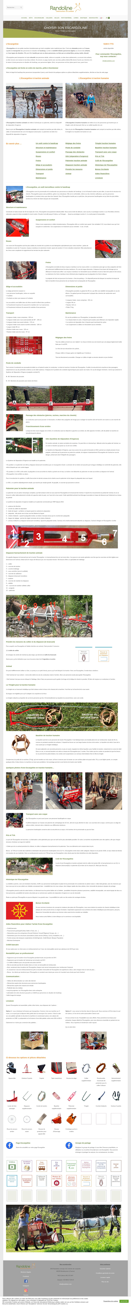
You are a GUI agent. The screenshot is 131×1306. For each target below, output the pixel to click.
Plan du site (105, 1281)
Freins (38, 161)
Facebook (26, 1276)
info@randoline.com (109, 61)
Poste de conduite (73, 148)
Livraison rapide (105, 1277)
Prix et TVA (99, 156)
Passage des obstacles (75, 152)
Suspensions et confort (45, 152)
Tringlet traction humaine (105, 143)
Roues (38, 156)
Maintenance (41, 178)
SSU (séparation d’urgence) (77, 156)
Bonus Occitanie (102, 169)
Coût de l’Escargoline (104, 161)
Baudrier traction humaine (106, 148)
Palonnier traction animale (76, 161)
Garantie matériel (105, 1268)
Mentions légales (26, 1272)
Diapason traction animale (76, 165)
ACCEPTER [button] (124, 1301)
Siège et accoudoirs (44, 165)
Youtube (25, 1295)
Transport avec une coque (106, 152)
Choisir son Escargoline (68, 31)
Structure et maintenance (46, 148)
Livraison (99, 178)
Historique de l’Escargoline (106, 165)
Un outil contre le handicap (47, 143)
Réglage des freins (73, 143)
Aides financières (102, 174)
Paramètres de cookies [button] (110, 1301)
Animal (68, 174)
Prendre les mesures (74, 169)
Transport (40, 174)
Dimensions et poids (44, 169)
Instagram (26, 1285)
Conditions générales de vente (105, 1273)
